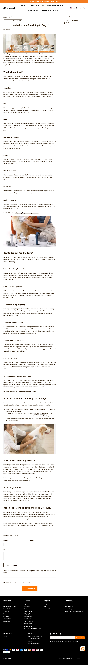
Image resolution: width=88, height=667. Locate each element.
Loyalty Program (69, 609)
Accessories (6, 621)
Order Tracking (28, 611)
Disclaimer (27, 606)
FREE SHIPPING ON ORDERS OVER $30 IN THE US (44, 1)
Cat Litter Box (6, 604)
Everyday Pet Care (32, 11)
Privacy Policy (39, 571)
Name (5, 541)
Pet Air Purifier (7, 609)
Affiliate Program (69, 606)
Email (32, 541)
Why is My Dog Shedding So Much (26, 213)
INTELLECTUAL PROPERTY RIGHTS (32, 628)
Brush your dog (46, 273)
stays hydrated (39, 414)
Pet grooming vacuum (13, 20)
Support (56, 11)
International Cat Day (37, 5)
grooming (49, 409)
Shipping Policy (28, 614)
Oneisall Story (48, 609)
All (9, 17)
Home (5, 17)
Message (6, 550)
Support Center (28, 604)
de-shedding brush (21, 295)
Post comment (11, 565)
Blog (45, 606)
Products (24, 5)
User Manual (27, 619)
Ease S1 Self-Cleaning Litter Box (56, 5)
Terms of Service (51, 571)
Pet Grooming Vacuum (9, 606)
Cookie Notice (28, 626)
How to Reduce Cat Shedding (25, 391)
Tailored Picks (7, 619)
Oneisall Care (46, 11)
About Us (67, 604)
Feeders (5, 614)
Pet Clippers (6, 616)
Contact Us (27, 609)
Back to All (31, 589)
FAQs (45, 604)
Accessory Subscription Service (74, 611)
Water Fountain (7, 611)
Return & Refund (28, 616)
